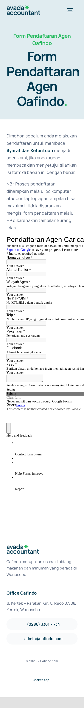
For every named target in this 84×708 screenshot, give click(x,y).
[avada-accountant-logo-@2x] (23, 7)
